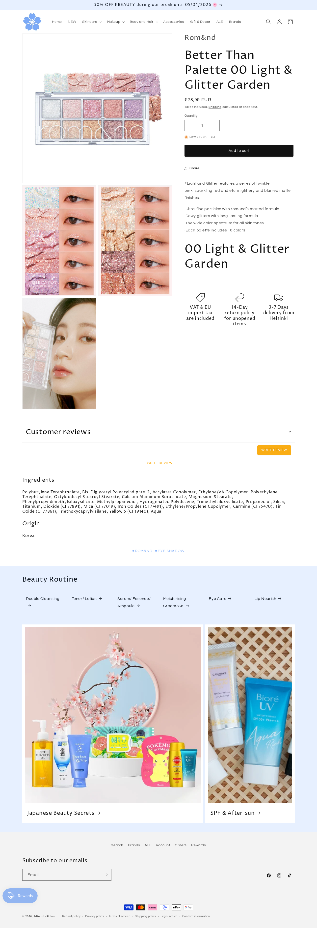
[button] (91, 22)
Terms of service (120, 916)
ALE (148, 845)
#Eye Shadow (170, 551)
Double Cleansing (43, 599)
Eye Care (217, 599)
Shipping (215, 107)
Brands (134, 845)
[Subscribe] (105, 875)
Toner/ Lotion (84, 599)
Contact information (196, 916)
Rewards (198, 845)
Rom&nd (200, 37)
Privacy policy (94, 916)
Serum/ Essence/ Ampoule (134, 602)
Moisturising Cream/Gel (174, 602)
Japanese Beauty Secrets (61, 813)
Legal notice (169, 916)
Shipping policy (145, 916)
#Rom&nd (142, 551)
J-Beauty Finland (45, 916)
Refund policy (71, 916)
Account (163, 845)
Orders (181, 845)
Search (117, 845)
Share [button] (194, 168)
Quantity (191, 116)
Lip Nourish (265, 599)
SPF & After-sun (232, 813)
